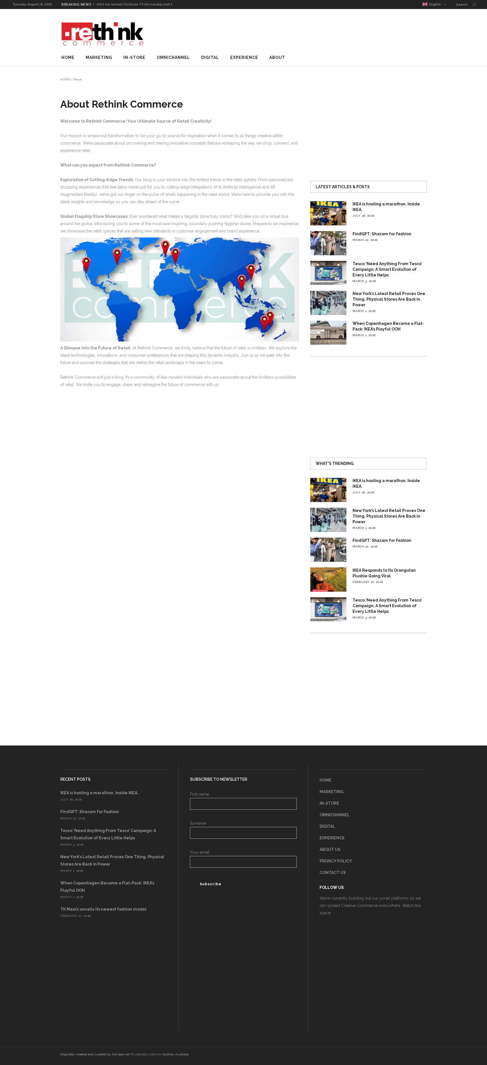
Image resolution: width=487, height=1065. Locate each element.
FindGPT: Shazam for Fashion (382, 234)
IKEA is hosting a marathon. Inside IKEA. (99, 793)
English (434, 4)
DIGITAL (327, 826)
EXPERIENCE (332, 838)
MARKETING (332, 791)
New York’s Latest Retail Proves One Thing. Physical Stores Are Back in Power (389, 299)
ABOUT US (330, 849)
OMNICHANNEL (335, 815)
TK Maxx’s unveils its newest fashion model (103, 909)
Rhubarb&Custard (144, 1054)
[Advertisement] (324, 32)
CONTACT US (333, 872)
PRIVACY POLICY (336, 861)
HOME (325, 780)
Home (65, 79)
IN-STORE (329, 803)
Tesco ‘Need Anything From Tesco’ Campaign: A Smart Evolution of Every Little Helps (387, 269)
